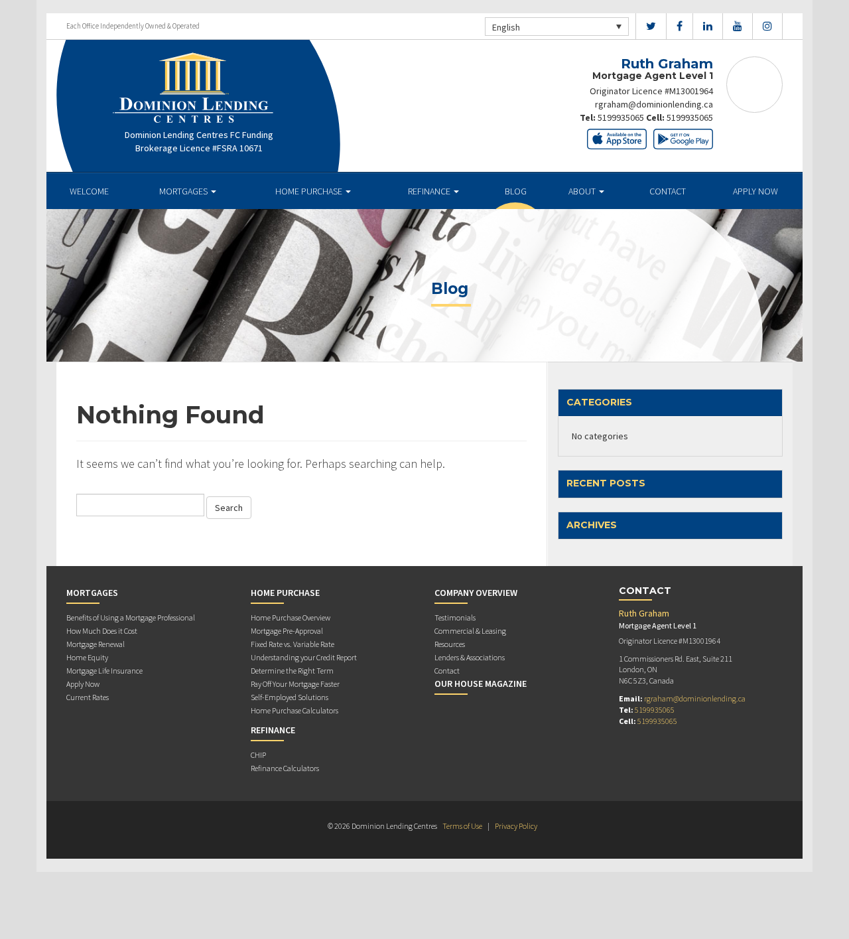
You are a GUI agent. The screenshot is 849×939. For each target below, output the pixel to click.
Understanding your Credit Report (304, 657)
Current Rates (87, 697)
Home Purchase (309, 191)
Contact (667, 191)
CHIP (258, 755)
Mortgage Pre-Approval (287, 631)
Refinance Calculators (285, 768)
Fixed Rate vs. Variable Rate (292, 644)
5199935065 (621, 117)
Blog (516, 191)
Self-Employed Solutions (289, 697)
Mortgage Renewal (95, 644)
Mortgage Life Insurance (104, 671)
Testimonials (455, 617)
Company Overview (475, 593)
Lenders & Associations (469, 657)
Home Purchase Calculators (294, 710)
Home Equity (87, 657)
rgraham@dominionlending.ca (654, 104)
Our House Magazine (480, 683)
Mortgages (184, 191)
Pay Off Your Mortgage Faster (295, 684)
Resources (449, 644)
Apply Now (755, 191)
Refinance (430, 191)
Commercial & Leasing (470, 631)
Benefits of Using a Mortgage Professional (130, 617)
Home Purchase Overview (290, 617)
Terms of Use (462, 826)
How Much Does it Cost (101, 631)
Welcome (89, 191)
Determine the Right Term (292, 671)
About (583, 191)
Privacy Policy (516, 826)
